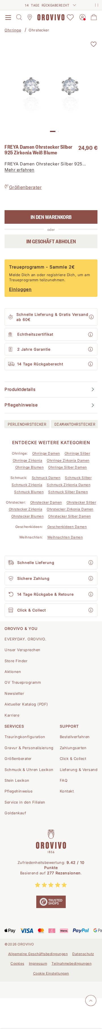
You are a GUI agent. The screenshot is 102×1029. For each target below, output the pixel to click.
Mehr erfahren (20, 169)
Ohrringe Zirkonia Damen (68, 460)
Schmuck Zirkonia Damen (68, 485)
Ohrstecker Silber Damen (69, 516)
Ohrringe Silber (77, 453)
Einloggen (20, 289)
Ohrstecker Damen (46, 502)
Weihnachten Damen (65, 537)
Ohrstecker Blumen (27, 516)
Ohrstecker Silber (81, 502)
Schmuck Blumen (29, 492)
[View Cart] (93, 17)
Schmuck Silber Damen (68, 492)
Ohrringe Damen (46, 453)
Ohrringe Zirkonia (27, 460)
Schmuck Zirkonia (27, 485)
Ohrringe (13, 30)
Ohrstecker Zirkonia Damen (70, 509)
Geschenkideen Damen (67, 527)
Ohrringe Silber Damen (67, 467)
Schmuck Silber (78, 478)
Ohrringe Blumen (29, 467)
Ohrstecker (39, 30)
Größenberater (25, 187)
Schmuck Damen (46, 478)
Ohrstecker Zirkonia (25, 509)
